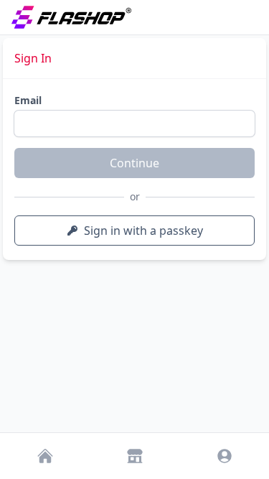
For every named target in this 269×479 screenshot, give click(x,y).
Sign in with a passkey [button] (143, 230)
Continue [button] (134, 163)
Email (28, 100)
